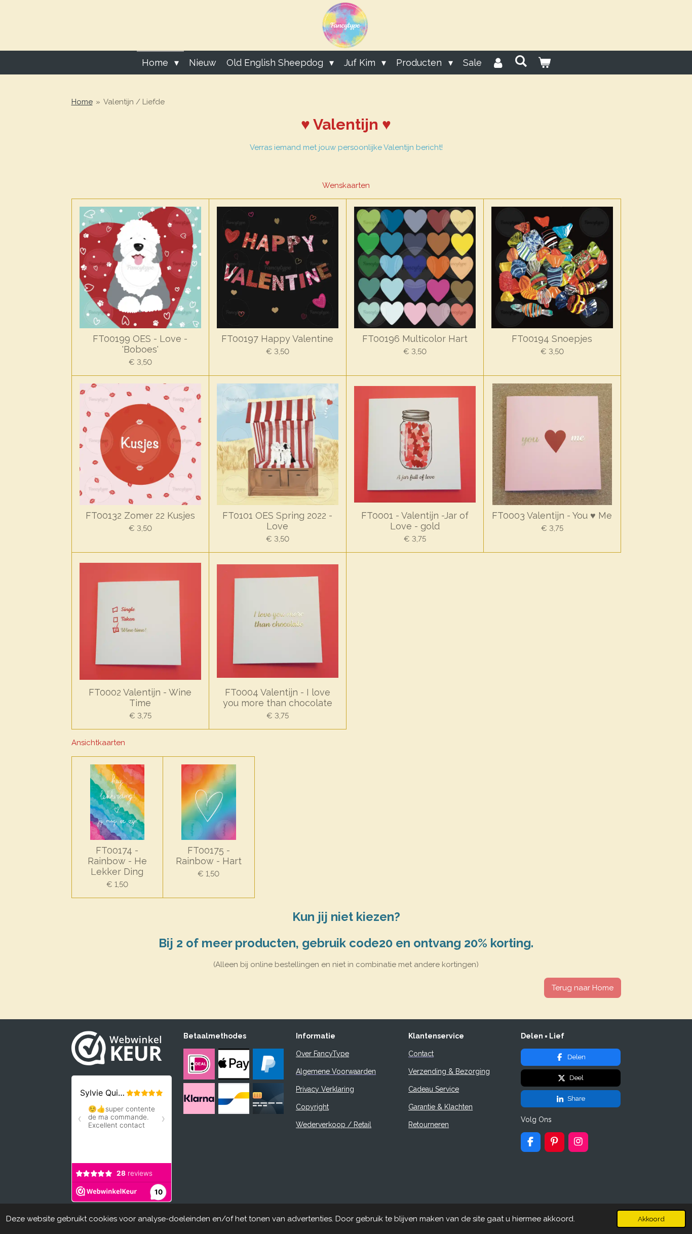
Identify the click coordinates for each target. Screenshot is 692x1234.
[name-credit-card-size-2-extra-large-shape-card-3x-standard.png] (268, 1099)
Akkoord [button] (651, 1219)
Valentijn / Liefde (134, 101)
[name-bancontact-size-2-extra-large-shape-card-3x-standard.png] (233, 1099)
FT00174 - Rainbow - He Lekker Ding (117, 861)
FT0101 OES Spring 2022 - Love (277, 520)
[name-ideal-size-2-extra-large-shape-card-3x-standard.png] (199, 1064)
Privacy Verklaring (325, 1089)
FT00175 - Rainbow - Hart (209, 855)
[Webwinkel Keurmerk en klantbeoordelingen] (116, 1063)
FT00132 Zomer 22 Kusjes (140, 515)
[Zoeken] (521, 61)
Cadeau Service (433, 1089)
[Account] (498, 62)
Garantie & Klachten (440, 1107)
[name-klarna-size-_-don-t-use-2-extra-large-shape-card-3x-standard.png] (199, 1099)
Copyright (312, 1107)
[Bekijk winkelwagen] (543, 62)
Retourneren (428, 1125)
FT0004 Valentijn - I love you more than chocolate (277, 697)
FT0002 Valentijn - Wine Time (140, 697)
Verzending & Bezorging (449, 1071)
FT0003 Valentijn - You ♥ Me (552, 515)
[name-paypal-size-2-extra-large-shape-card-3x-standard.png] (268, 1064)
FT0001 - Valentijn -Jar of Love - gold (415, 520)
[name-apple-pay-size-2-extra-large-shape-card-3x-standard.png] (233, 1064)
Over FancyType (322, 1054)
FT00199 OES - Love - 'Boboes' (140, 344)
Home (82, 101)
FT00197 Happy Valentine (277, 338)
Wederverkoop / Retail (333, 1125)
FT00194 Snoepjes (552, 338)
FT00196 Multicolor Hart (415, 338)
